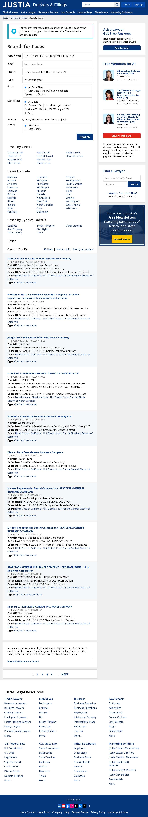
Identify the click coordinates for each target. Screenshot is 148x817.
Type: (10, 79)
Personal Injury (47, 731)
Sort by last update (82, 249)
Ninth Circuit (43, 163)
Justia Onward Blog (119, 774)
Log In (127, 5)
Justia (78, 799)
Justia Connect (28, 812)
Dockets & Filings (13, 775)
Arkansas (12, 184)
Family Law (45, 726)
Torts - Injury (14, 232)
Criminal (43, 708)
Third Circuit (14, 156)
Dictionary (114, 703)
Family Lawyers (12, 726)
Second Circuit (15, 152)
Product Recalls (82, 762)
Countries (79, 775)
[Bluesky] (80, 806)
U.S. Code (9, 752)
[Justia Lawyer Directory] (88, 806)
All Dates (33, 101)
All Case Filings (36, 87)
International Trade (84, 721)
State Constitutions (49, 748)
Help (66, 812)
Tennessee (72, 187)
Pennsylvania (73, 180)
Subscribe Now (122, 239)
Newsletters (101, 12)
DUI (41, 717)
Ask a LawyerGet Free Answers (117, 31)
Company (57, 812)
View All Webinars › (122, 135)
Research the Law (48, 12)
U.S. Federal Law (14, 743)
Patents (78, 766)
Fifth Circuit (13, 163)
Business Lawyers (14, 708)
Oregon (70, 177)
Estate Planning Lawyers (17, 721)
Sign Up (139, 5)
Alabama (12, 177)
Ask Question (122, 47)
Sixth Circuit (43, 152)
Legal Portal (44, 812)
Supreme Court (12, 762)
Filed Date (33, 125)
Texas (69, 190)
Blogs (112, 726)
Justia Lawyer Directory (121, 752)
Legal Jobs (79, 748)
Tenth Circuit (73, 152)
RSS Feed (48, 249)
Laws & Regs (85, 12)
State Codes (45, 752)
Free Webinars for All (119, 63)
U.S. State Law (48, 743)
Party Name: (14, 55)
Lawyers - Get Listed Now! (122, 193)
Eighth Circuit (44, 159)
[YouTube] (63, 806)
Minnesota (42, 184)
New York (42, 201)
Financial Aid (115, 712)
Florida (11, 194)
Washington (72, 201)
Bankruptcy (45, 703)
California (12, 187)
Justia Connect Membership (124, 748)
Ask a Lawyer (28, 12)
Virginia (70, 197)
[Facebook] (68, 806)
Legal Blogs (80, 752)
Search (85, 137)
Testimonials (116, 779)
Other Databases (85, 743)
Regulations (10, 757)
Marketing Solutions (122, 12)
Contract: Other (34, 594)
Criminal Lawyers (13, 712)
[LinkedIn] (59, 806)
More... (8, 735)
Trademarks (80, 771)
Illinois (10, 201)
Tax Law (78, 731)
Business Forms (82, 757)
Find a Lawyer (10, 12)
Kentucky (12, 211)
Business (79, 699)
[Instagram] (72, 806)
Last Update (35, 128)
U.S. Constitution (13, 748)
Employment (81, 712)
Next (65, 674)
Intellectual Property (85, 717)
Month (53, 105)
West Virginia (73, 204)
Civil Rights (43, 229)
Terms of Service (80, 812)
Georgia (11, 197)
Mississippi (43, 187)
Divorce (43, 712)
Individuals (46, 699)
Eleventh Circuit (74, 156)
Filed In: (11, 71)
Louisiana (42, 177)
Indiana (11, 204)
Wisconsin (71, 208)
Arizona (11, 180)
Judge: (10, 63)
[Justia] (16, 4)
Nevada (41, 194)
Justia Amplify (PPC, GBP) (122, 770)
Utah (68, 194)
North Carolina (45, 204)
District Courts (12, 771)
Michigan (42, 180)
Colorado (12, 190)
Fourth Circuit (14, 159)
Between (33, 105)
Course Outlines (117, 717)
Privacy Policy (98, 812)
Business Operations (85, 708)
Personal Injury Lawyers (17, 731)
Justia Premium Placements (123, 757)
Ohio (39, 208)
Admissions (115, 708)
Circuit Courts (11, 766)
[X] (84, 806)
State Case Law (47, 757)
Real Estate (80, 726)
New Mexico (43, 197)
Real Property (14, 229)
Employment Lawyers (15, 717)
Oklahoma (42, 211)
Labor (40, 232)
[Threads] (76, 806)
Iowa (10, 208)
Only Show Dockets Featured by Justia (46, 119)
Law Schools (68, 12)
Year (67, 105)
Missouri (41, 190)
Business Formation (85, 703)
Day (41, 105)
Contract (12, 225)
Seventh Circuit (45, 156)
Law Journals (116, 721)
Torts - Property (45, 225)
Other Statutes (74, 225)
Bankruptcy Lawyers (15, 703)
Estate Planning (47, 721)
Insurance (31, 282)
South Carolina (74, 184)
